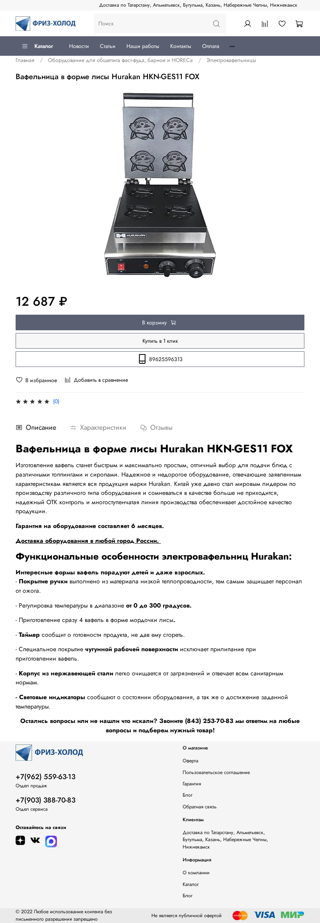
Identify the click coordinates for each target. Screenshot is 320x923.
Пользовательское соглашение (216, 772)
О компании (196, 872)
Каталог (43, 46)
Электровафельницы (231, 60)
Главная (25, 60)
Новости (79, 46)
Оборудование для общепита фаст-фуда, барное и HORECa (120, 60)
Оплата (210, 46)
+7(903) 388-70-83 (45, 800)
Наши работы (142, 46)
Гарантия (192, 783)
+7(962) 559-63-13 (45, 777)
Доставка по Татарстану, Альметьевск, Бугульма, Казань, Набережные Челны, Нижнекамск (198, 5)
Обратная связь (200, 806)
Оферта (190, 760)
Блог (187, 795)
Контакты (180, 46)
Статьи (108, 46)
